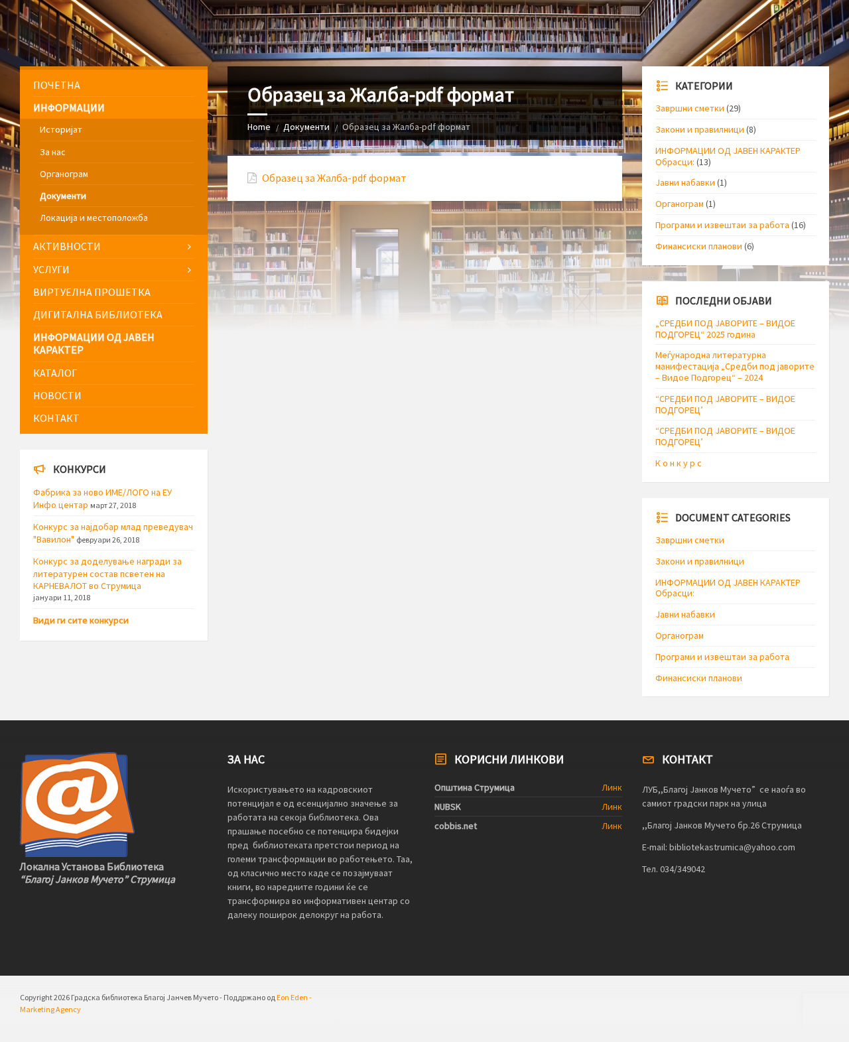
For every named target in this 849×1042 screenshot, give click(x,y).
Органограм (64, 174)
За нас (53, 152)
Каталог (55, 372)
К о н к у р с (678, 463)
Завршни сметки (689, 108)
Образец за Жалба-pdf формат (334, 178)
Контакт (56, 417)
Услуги (51, 269)
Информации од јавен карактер (94, 343)
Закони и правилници (699, 129)
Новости (57, 395)
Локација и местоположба (94, 218)
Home (259, 127)
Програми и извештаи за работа (722, 225)
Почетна (56, 85)
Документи (306, 127)
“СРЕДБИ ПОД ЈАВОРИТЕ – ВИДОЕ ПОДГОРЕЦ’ (725, 404)
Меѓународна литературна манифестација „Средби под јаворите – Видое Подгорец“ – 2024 (735, 366)
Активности (67, 246)
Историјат (61, 129)
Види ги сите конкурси (81, 620)
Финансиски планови (698, 246)
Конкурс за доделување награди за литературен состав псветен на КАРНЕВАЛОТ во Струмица (107, 573)
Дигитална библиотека (98, 314)
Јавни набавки (685, 182)
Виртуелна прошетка (92, 291)
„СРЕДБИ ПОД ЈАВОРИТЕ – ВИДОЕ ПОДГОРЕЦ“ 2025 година (725, 328)
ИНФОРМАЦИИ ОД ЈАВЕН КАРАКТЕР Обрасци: (728, 156)
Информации (69, 107)
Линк (612, 787)
